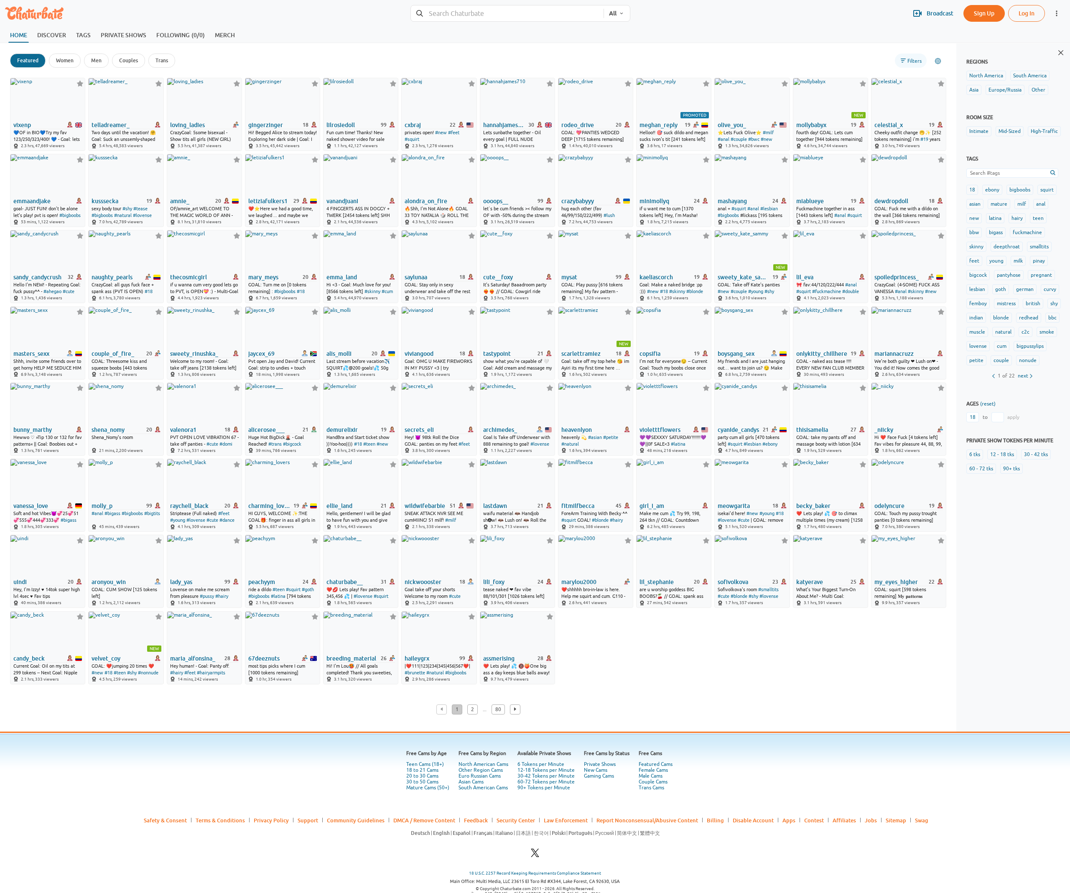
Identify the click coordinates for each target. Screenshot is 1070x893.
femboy (978, 303)
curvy (1050, 289)
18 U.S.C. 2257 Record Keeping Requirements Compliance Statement (535, 873)
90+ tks (1011, 469)
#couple (739, 139)
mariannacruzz (894, 353)
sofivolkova (733, 582)
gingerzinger (265, 125)
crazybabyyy (577, 201)
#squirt (412, 139)
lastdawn (495, 506)
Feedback (476, 820)
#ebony (769, 443)
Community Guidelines (356, 820)
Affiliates (844, 820)
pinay (1039, 261)
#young (755, 291)
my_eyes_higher (896, 582)
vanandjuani (342, 201)
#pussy (207, 596)
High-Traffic (1044, 131)
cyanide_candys (738, 429)
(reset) (988, 404)
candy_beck (29, 658)
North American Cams (483, 764)
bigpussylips (1030, 346)
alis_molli (339, 353)
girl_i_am (651, 506)
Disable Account (753, 820)
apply (1013, 417)
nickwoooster (423, 582)
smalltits (1039, 247)
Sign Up (984, 13)
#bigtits (152, 513)
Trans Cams (651, 788)
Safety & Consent (165, 820)
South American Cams (483, 788)
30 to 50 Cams (422, 782)
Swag (921, 820)
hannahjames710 (505, 125)
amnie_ (179, 201)
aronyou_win (109, 582)
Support (308, 820)
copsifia (649, 353)
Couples (128, 60)
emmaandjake (32, 201)
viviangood (419, 353)
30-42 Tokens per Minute (546, 776)
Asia (973, 90)
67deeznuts (264, 658)
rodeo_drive (577, 125)
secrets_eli (419, 429)
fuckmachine (1027, 232)
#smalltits (768, 589)
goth (1000, 289)
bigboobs (1019, 190)
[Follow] (80, 83)
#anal (723, 139)
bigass (996, 232)
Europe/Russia (1005, 90)
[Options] (938, 61)
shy (1054, 303)
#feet (453, 132)
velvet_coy (106, 658)
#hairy (616, 520)
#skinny (372, 291)
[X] (535, 855)
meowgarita (734, 506)
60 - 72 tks (981, 469)
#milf (768, 132)
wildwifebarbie (425, 506)
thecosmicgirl (188, 277)
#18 (149, 291)
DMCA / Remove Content (424, 820)
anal (1040, 204)
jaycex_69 (261, 353)
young (996, 261)
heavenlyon (576, 429)
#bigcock (292, 443)
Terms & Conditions (220, 820)
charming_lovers (270, 506)
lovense (978, 346)
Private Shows (600, 764)
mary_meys (263, 277)
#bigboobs (70, 215)
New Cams (595, 770)
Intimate (978, 131)
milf (1021, 204)
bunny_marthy (32, 429)
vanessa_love (30, 506)
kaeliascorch (656, 277)
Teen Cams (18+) (425, 764)
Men (96, 60)
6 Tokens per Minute (540, 764)
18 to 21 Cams (422, 770)
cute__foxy (498, 277)
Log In (1026, 13)
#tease (140, 208)
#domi (225, 443)
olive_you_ (732, 125)
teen (1038, 218)
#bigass (68, 520)
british (1033, 303)
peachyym (261, 582)
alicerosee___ (266, 429)
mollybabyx (811, 125)
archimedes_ (500, 429)
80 (498, 709)
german (1025, 289)
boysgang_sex (736, 353)
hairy (1017, 218)
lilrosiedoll (340, 125)
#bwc (753, 139)
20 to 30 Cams (422, 776)
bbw (974, 232)
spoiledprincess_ (896, 277)
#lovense (142, 215)
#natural (123, 215)
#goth (308, 589)
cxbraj (413, 125)
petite (976, 360)
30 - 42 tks (1036, 454)
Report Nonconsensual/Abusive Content (647, 820)
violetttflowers (659, 429)
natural (1003, 332)
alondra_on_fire (426, 201)
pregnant (1041, 275)
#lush (609, 215)
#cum (387, 291)
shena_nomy (108, 429)
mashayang (732, 201)
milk (1018, 261)
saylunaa (416, 277)
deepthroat (1007, 247)
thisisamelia (812, 429)
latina (995, 218)
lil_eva (804, 277)
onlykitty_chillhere (821, 353)
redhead (1028, 318)
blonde (1001, 318)
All (613, 13)
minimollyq (654, 201)
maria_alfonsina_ (192, 658)
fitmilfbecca (577, 506)
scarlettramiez (581, 353)
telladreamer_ (111, 125)
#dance (226, 520)
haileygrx (417, 658)
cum (1001, 346)
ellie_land (339, 506)
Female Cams (653, 770)
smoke (1046, 332)
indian (976, 318)
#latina (678, 443)
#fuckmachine (826, 291)
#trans (275, 443)
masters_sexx (31, 353)
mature (999, 204)
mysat (569, 277)
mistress (1006, 303)
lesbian (977, 289)
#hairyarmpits (211, 672)
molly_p (102, 506)
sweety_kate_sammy (744, 277)
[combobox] (507, 14)
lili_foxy (493, 582)
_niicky (883, 429)
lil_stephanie (656, 582)
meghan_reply (658, 125)
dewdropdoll (891, 201)
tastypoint (497, 353)
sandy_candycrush (37, 277)
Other (1038, 90)
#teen (369, 443)
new (974, 218)
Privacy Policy (271, 820)
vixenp (22, 125)
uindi (20, 582)
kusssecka (105, 201)
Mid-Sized (1010, 131)
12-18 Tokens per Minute (546, 770)
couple (1001, 360)
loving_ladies (187, 125)
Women (65, 60)
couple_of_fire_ (113, 353)
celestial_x (888, 125)
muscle (977, 332)
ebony (992, 190)
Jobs (871, 820)
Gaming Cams (599, 776)
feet (974, 261)
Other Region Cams (481, 770)
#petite (610, 437)
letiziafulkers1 (268, 201)
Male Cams (650, 776)
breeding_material (351, 658)
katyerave (809, 582)
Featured (27, 60)
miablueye (810, 201)
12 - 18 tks (1002, 454)
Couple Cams (653, 782)
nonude (1028, 360)
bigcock (978, 275)
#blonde (694, 291)
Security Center (516, 820)
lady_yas (181, 582)
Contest (814, 820)
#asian (595, 437)
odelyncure (889, 506)
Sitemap (896, 820)
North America (986, 76)
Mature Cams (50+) (427, 788)
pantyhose (1009, 275)
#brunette (415, 672)
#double (850, 291)
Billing (715, 820)
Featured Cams (656, 764)
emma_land (341, 277)
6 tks (974, 454)
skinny (976, 247)
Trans (161, 60)
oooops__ (495, 201)
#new (441, 132)
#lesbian (769, 208)
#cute (68, 291)
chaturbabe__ (344, 582)
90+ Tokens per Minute (543, 788)
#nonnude (148, 672)
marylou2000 (578, 582)
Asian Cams (471, 782)
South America (1030, 76)
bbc (1052, 318)
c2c (1025, 332)
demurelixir (342, 429)
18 (972, 190)
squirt (1047, 190)
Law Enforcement (566, 820)
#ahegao (52, 291)
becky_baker (813, 506)
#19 (924, 139)
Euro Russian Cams (480, 776)
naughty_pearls (112, 277)
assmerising (499, 658)
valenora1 (183, 429)
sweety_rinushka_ (194, 353)
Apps (788, 820)
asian (975, 204)
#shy (127, 208)
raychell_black (189, 506)
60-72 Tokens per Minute (546, 782)
